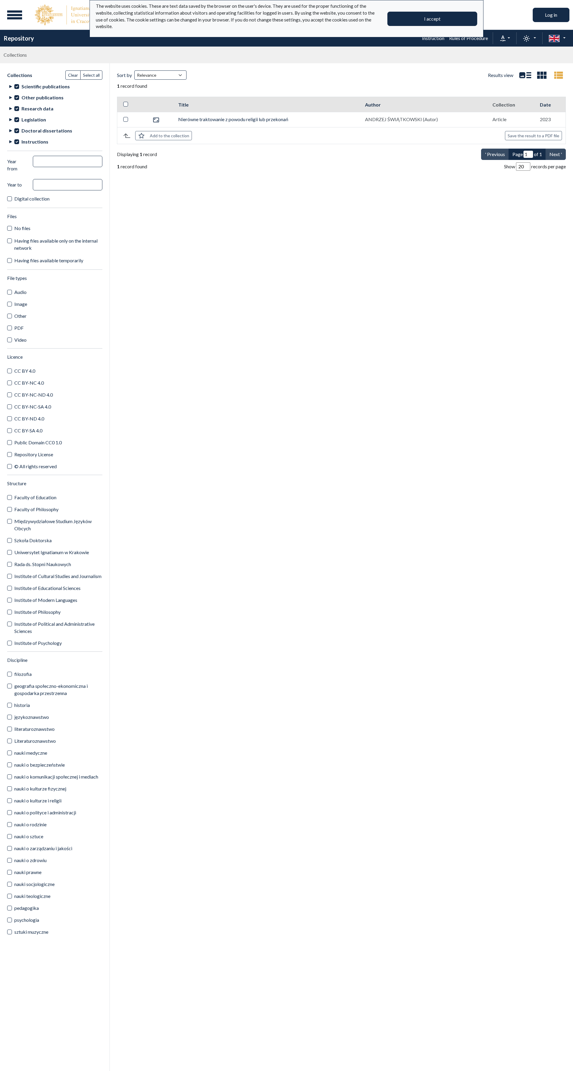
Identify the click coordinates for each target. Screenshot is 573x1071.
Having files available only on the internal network (56, 244)
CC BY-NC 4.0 (29, 383)
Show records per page (535, 166)
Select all (91, 75)
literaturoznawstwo (34, 729)
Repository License (33, 454)
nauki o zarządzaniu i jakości (43, 848)
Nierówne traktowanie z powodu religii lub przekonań (233, 119)
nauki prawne (27, 872)
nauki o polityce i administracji (45, 812)
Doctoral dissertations (46, 130)
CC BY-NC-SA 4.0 (32, 406)
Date (545, 104)
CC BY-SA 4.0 (28, 430)
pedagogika (26, 908)
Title (183, 104)
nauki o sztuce (28, 836)
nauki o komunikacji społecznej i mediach (56, 776)
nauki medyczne (30, 753)
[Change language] (557, 38)
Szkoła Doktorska (33, 540)
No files (22, 228)
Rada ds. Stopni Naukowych (42, 564)
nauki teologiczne (32, 896)
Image (20, 304)
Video (20, 340)
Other (20, 316)
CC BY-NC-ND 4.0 (33, 394)
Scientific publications (45, 86)
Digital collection (32, 198)
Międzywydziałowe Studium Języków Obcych (53, 524)
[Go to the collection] (156, 119)
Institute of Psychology (38, 643)
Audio (20, 292)
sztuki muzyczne (31, 932)
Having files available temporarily (48, 260)
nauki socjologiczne (34, 884)
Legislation (33, 119)
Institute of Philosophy (37, 612)
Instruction (433, 38)
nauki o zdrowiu (30, 860)
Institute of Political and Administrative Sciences (54, 627)
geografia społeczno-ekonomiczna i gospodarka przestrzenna (51, 689)
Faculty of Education (35, 497)
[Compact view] (542, 75)
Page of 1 (527, 154)
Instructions (34, 141)
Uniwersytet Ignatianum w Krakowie (51, 552)
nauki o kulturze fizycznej (40, 788)
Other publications (42, 97)
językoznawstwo (31, 717)
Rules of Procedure (468, 38)
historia (22, 705)
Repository (19, 38)
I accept (432, 18)
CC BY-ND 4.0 (29, 418)
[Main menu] (15, 14)
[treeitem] (54, 86)
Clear (73, 75)
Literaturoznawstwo (35, 741)
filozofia (23, 674)
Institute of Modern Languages (45, 600)
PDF (19, 328)
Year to (14, 184)
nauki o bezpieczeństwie (39, 765)
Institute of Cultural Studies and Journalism (57, 576)
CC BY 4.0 (24, 371)
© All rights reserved (35, 466)
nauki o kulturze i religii (37, 800)
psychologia (26, 920)
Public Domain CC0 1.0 (38, 442)
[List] (525, 75)
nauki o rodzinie (30, 824)
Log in (551, 15)
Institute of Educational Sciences (47, 588)
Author (373, 104)
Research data (37, 108)
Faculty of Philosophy (36, 509)
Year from (12, 164)
